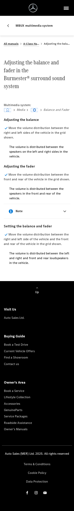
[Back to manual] (10, 26)
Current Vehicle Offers (19, 351)
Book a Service (14, 391)
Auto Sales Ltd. (14, 318)
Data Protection (37, 481)
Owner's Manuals (15, 429)
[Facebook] (27, 492)
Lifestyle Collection (17, 397)
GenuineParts (13, 410)
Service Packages (15, 416)
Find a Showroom (16, 357)
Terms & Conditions (37, 464)
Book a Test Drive (16, 345)
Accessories (12, 404)
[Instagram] (36, 492)
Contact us (11, 364)
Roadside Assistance (18, 423)
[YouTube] (45, 492)
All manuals (11, 44)
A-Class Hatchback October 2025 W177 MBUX (31, 44)
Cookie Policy (37, 473)
